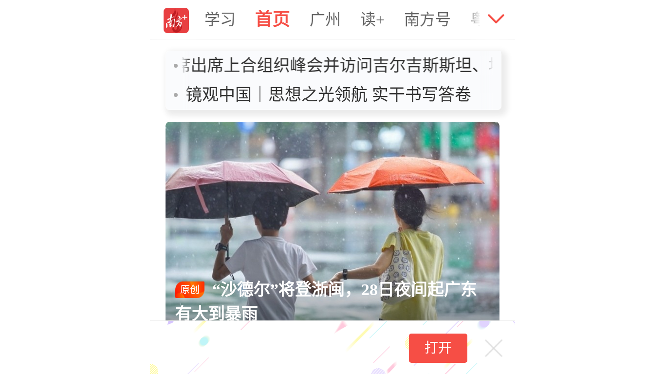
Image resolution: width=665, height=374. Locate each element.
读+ (372, 19)
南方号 (427, 19)
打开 (438, 347)
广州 (325, 19)
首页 (272, 19)
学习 (220, 19)
